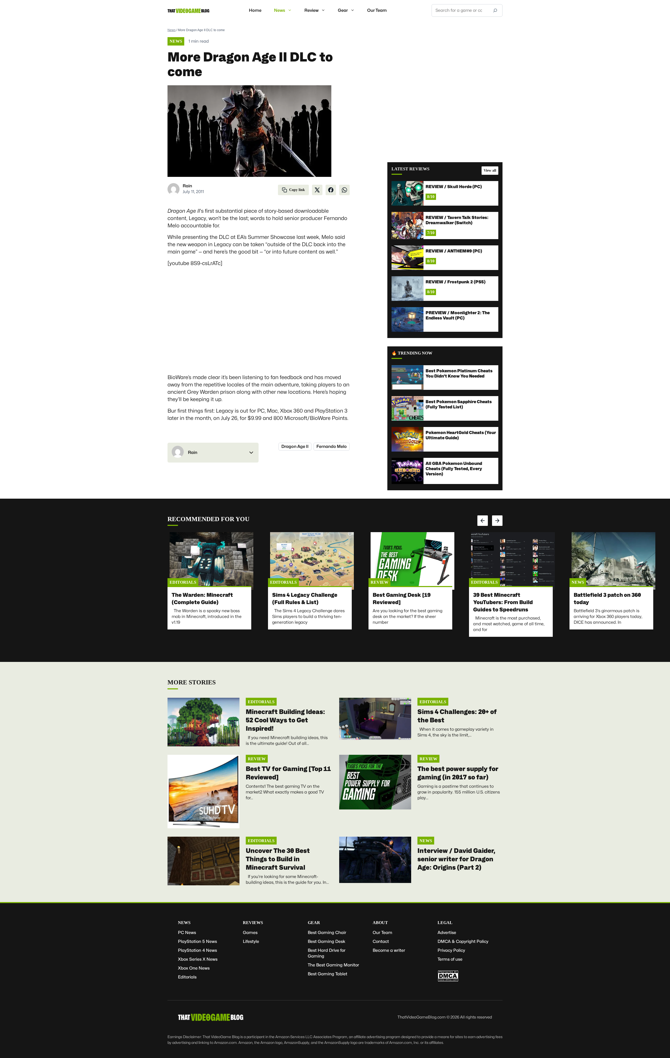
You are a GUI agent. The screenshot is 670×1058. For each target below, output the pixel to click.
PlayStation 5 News (197, 941)
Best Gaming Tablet (327, 973)
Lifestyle (251, 941)
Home (255, 10)
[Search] (495, 10)
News (279, 10)
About (380, 922)
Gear (343, 10)
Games (250, 932)
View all (490, 170)
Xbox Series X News (197, 959)
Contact (381, 941)
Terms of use (450, 959)
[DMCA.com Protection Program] (448, 980)
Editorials (183, 582)
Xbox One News (194, 968)
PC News (187, 932)
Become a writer (389, 950)
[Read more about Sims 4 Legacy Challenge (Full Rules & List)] (312, 561)
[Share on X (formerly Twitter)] (317, 190)
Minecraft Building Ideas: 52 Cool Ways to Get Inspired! (285, 720)
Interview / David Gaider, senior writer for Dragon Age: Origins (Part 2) (456, 859)
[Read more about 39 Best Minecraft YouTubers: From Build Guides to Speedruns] (513, 561)
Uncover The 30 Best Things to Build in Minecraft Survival (278, 859)
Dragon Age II (295, 446)
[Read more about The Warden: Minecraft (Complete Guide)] (211, 561)
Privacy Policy (451, 950)
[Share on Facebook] (331, 190)
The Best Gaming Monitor (333, 965)
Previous (482, 520)
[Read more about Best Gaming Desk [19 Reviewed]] (412, 561)
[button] (213, 453)
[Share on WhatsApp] (344, 190)
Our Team (377, 10)
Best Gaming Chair (327, 932)
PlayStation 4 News (197, 950)
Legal (445, 922)
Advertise (447, 932)
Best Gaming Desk (326, 941)
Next (497, 520)
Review (311, 10)
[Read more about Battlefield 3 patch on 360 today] (613, 561)
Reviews (253, 922)
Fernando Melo (331, 446)
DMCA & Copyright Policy (463, 941)
